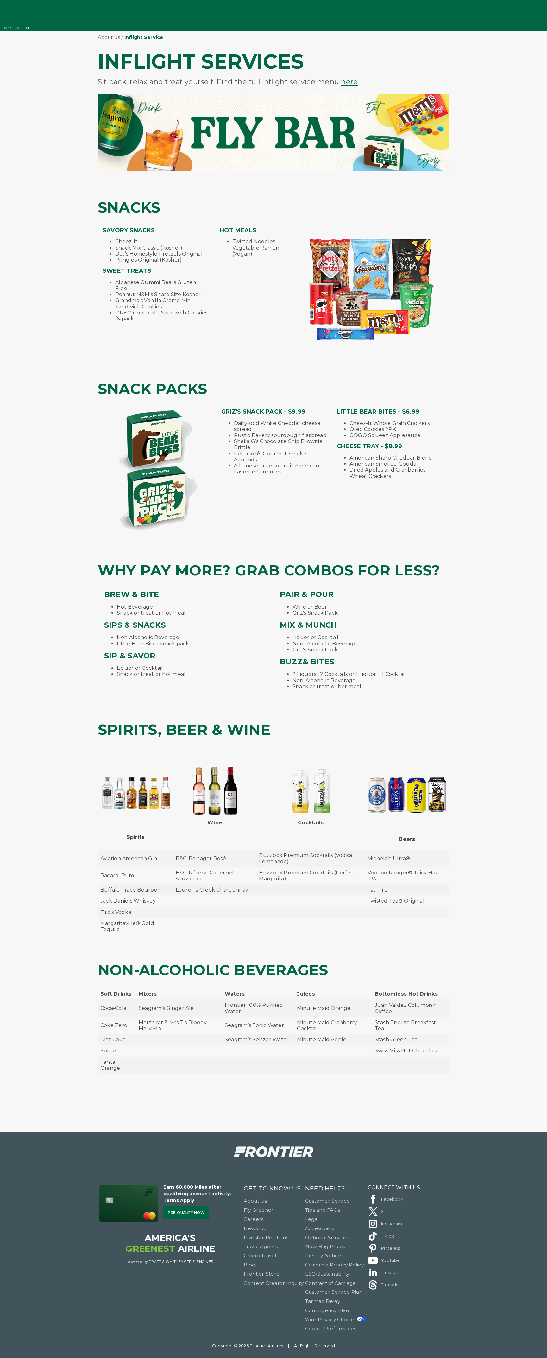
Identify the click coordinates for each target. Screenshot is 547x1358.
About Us (109, 37)
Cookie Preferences (330, 1329)
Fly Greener (259, 1210)
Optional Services (327, 1237)
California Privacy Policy (334, 1265)
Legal (312, 1219)
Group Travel (260, 1256)
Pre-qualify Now (186, 1212)
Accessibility (320, 1228)
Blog (249, 1265)
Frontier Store (262, 1274)
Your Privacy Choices (331, 1320)
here (349, 81)
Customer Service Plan (333, 1292)
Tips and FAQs (322, 1210)
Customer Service (327, 1201)
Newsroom (258, 1228)
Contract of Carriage (330, 1283)
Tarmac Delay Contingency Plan (327, 1305)
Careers (254, 1219)
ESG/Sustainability (327, 1274)
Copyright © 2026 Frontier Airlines (247, 1345)
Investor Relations (266, 1237)
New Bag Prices (325, 1246)
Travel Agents (261, 1246)
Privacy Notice (323, 1256)
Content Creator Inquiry (274, 1283)
